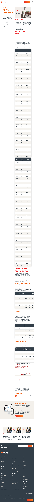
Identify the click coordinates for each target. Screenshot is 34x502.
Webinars (13, 478)
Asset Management (14, 487)
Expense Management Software (16, 465)
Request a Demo (25, 486)
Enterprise (2, 461)
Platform (2, 466)
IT (1, 471)
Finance (2, 469)
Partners (2, 464)
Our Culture (24, 464)
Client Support (25, 483)
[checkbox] (26, 493)
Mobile (24, 476)
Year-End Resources (15, 482)
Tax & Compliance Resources (16, 480)
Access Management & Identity (16, 489)
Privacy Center (15, 498)
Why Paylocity (14, 456)
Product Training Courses (15, 483)
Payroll (2, 479)
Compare (13, 461)
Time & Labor (3, 483)
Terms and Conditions (19, 498)
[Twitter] (3, 495)
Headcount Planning (15, 471)
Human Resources (3, 482)
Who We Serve (3, 456)
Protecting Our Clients (26, 466)
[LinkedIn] (1, 495)
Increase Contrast (30, 493)
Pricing (24, 488)
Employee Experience (4, 487)
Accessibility (24, 498)
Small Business (3, 458)
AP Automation (14, 468)
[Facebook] (5, 495)
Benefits (2, 486)
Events (13, 479)
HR (1, 468)
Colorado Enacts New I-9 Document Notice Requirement (26, 436)
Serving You (24, 465)
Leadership (24, 469)
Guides (13, 475)
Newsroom (24, 462)
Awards (24, 468)
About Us (24, 458)
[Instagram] (10, 495)
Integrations (24, 473)
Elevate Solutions (3, 475)
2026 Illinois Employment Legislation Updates (7, 436)
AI (23, 475)
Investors (24, 461)
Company (24, 456)
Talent (2, 485)
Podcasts (13, 476)
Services (2, 473)
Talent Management (4, 489)
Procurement (14, 469)
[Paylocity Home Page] (4, 2)
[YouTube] (8, 495)
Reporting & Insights (25, 479)
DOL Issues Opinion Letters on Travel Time (17, 436)
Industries (2, 462)
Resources (14, 473)
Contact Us (25, 481)
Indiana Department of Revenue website (21, 364)
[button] (10, 428)
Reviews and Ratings (15, 458)
